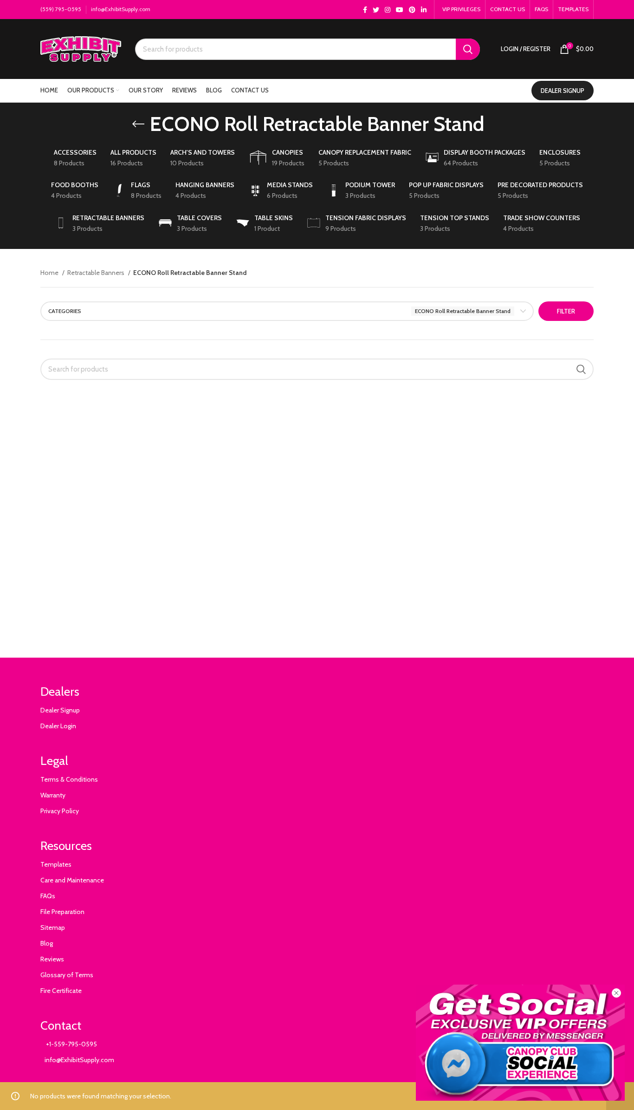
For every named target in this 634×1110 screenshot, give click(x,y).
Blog (46, 943)
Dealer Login (58, 726)
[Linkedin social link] (423, 10)
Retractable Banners (96, 272)
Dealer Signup (60, 710)
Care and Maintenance (72, 880)
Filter (566, 311)
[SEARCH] (468, 49)
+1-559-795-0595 (68, 1044)
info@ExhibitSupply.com (120, 9)
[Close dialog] (616, 993)
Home (50, 272)
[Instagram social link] (387, 10)
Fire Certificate (61, 990)
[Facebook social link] (365, 10)
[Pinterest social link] (412, 10)
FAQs (47, 896)
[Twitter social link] (376, 10)
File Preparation (62, 912)
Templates (55, 864)
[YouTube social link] (399, 10)
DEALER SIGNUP (562, 90)
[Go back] (138, 124)
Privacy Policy (59, 811)
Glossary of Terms (66, 975)
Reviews (52, 959)
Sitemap (52, 927)
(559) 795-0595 (60, 9)
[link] (520, 1043)
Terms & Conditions (69, 779)
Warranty (52, 795)
